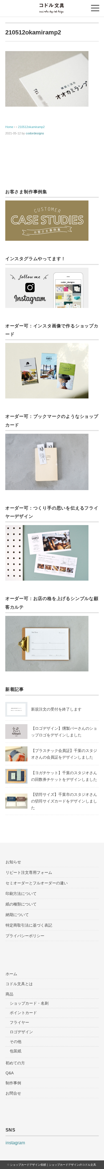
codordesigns (35, 133)
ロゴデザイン (21, 1032)
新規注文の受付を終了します (56, 709)
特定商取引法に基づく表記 (29, 925)
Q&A (10, 1073)
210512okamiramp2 (31, 127)
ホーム (11, 974)
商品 (9, 994)
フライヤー (19, 1022)
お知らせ (13, 862)
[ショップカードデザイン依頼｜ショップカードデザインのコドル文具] (52, 6)
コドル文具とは (19, 984)
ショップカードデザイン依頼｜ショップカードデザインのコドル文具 (53, 1164)
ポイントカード (23, 1012)
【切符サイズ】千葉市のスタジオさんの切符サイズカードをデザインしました (64, 801)
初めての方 (15, 1063)
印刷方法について (21, 893)
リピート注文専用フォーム (29, 872)
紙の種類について (21, 904)
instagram (15, 1142)
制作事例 (13, 1083)
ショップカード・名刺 (29, 1003)
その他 (15, 1041)
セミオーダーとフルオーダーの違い (37, 883)
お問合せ (13, 1093)
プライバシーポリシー (25, 936)
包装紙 (15, 1051)
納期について (17, 914)
